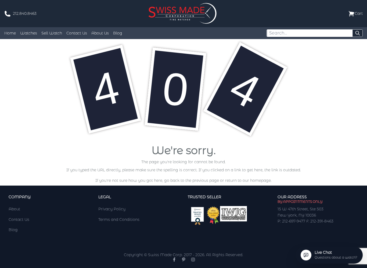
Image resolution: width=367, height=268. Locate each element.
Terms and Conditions (118, 219)
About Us (100, 33)
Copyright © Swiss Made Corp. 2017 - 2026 (164, 254)
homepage (260, 180)
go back (171, 180)
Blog (117, 33)
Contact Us (76, 33)
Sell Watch (51, 33)
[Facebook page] (174, 259)
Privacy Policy (111, 209)
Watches (28, 33)
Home (10, 33)
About (14, 209)
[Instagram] (193, 259)
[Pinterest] (184, 259)
